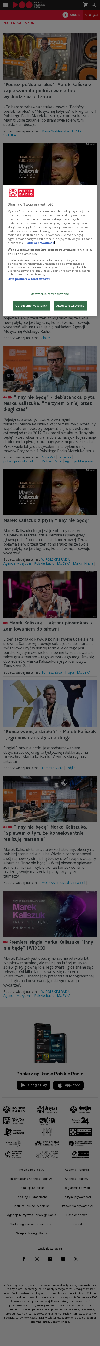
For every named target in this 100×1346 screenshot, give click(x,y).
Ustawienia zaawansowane (50, 293)
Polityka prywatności (40, 242)
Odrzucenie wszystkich (31, 305)
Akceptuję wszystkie (70, 305)
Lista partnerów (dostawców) (29, 279)
